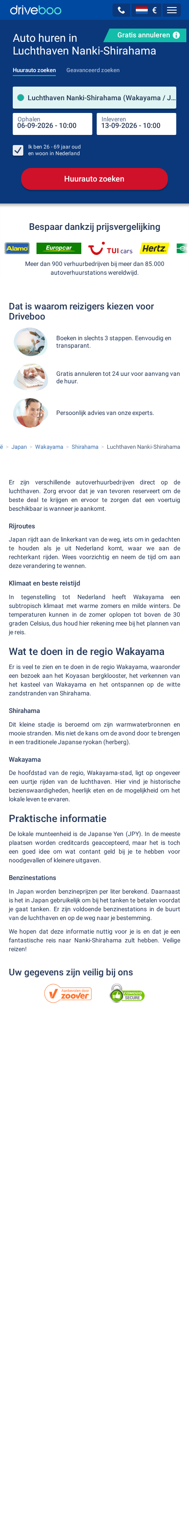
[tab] (34, 67)
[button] (121, 10)
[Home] (36, 10)
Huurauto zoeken (94, 178)
